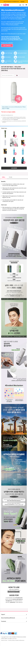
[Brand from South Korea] (17, 75)
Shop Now (22, 1)
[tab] (14, 614)
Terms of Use (4, 640)
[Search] (23, 4)
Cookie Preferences (19, 640)
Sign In (3, 108)
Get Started (7, 45)
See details (16, 119)
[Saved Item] (26, 4)
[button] (5, 627)
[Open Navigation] (1, 4)
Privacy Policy (11, 640)
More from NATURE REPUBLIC (7, 75)
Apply (8, 108)
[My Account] (20, 4)
